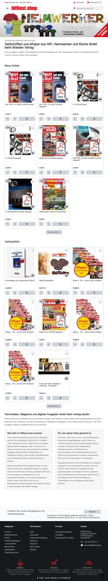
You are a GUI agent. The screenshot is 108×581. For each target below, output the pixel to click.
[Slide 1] (51, 34)
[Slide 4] (56, 34)
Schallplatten (10, 550)
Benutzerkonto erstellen (64, 538)
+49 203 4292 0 (90, 542)
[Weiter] (99, 24)
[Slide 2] (53, 34)
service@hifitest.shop (92, 545)
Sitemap (33, 550)
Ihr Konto (58, 526)
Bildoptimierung (11, 535)
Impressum (34, 535)
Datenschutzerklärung (38, 538)
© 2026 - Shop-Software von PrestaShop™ (54, 578)
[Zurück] (8, 24)
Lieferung (33, 541)
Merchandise (10, 547)
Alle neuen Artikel (54, 232)
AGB (31, 532)
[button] (78, 2)
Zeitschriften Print (11, 552)
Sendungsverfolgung (63, 532)
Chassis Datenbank (12, 541)
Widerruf (33, 544)
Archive (8, 532)
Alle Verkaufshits (54, 406)
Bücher (7, 538)
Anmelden (59, 535)
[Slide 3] (54, 34)
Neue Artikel (35, 547)
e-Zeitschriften (10, 544)
